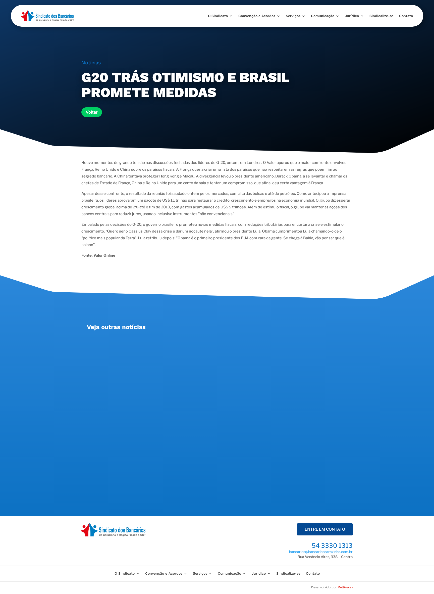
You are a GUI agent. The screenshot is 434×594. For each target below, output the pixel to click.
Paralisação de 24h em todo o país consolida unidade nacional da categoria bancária (185, 452)
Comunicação (322, 16)
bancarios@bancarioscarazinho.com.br (321, 552)
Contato (406, 16)
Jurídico (352, 16)
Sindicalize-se (381, 16)
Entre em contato (325, 529)
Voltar (92, 112)
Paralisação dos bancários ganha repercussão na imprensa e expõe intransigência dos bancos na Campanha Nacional (211, 398)
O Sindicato (218, 16)
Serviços (293, 16)
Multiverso (345, 587)
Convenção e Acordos (256, 16)
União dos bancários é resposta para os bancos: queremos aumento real (172, 343)
